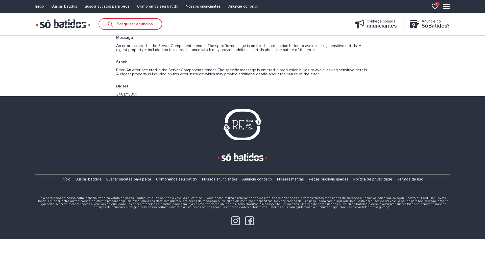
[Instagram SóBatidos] (236, 223)
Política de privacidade (372, 179)
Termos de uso (410, 179)
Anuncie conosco (243, 6)
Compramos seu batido (157, 6)
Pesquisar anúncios (135, 24)
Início (39, 6)
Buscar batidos (64, 6)
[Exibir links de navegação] (446, 6)
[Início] (63, 24)
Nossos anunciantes (203, 6)
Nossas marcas (290, 179)
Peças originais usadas (328, 179)
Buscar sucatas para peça (107, 6)
